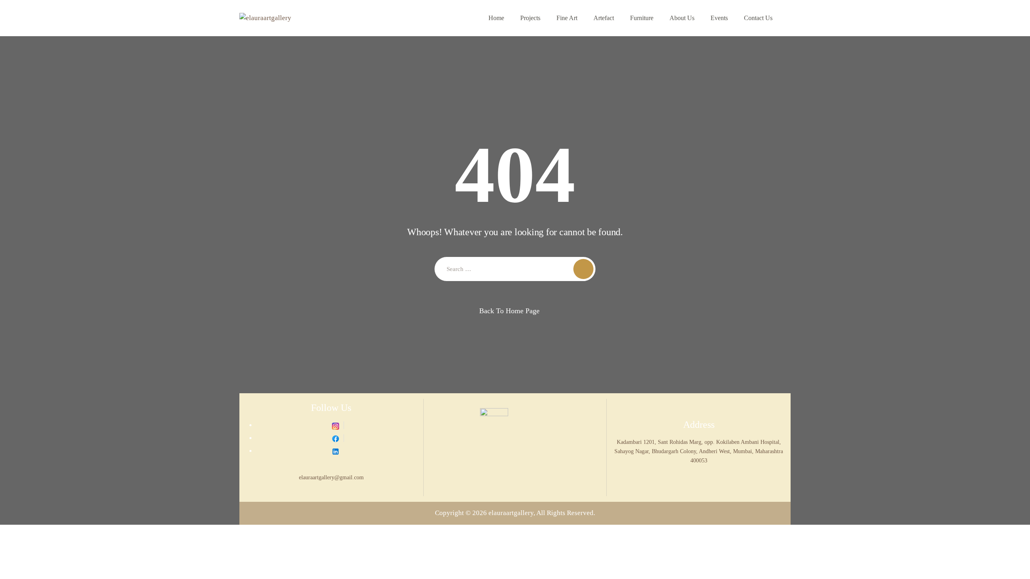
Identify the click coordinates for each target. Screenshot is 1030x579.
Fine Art (566, 18)
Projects (530, 18)
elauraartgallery (511, 513)
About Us (682, 18)
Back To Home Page (509, 311)
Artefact (603, 18)
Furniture (641, 18)
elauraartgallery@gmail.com (331, 477)
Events (719, 18)
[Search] (583, 269)
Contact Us (758, 18)
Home (496, 18)
